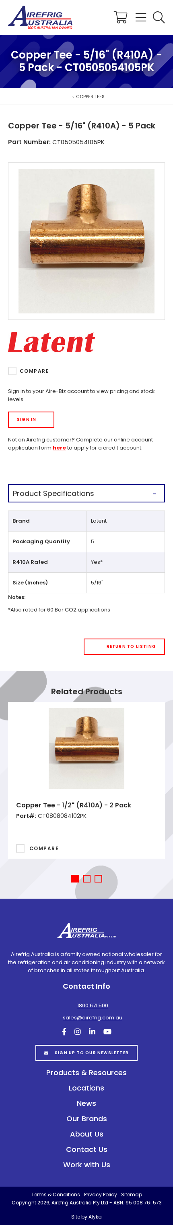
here (59, 448)
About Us (86, 1134)
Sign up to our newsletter (92, 1053)
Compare (34, 371)
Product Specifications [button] (53, 493)
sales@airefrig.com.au (92, 1017)
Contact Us (86, 1149)
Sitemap (131, 1194)
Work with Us (86, 1165)
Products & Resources (86, 1072)
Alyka (95, 1216)
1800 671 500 (92, 1005)
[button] (159, 17)
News (86, 1103)
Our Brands (86, 1119)
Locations (86, 1088)
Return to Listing (131, 646)
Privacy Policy (100, 1194)
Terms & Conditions (55, 1194)
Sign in (26, 419)
